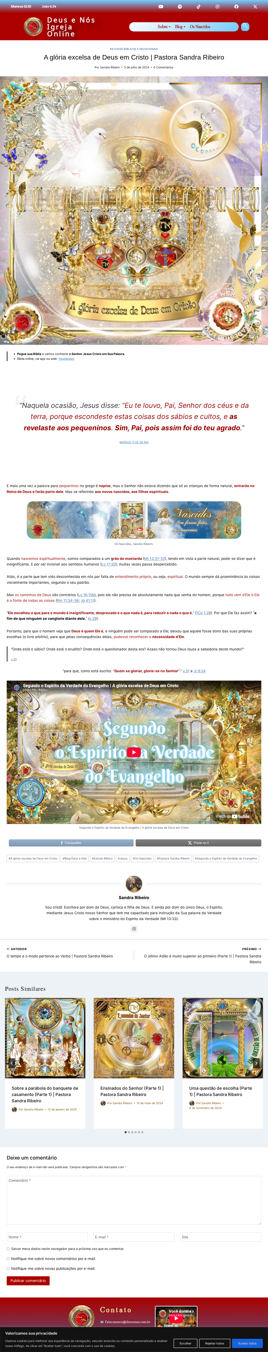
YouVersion (66, 358)
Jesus (123, 858)
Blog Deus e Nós (75, 858)
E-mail (102, 1237)
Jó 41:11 (87, 600)
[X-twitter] (255, 7)
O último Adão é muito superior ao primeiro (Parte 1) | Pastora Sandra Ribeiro (202, 955)
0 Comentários (163, 67)
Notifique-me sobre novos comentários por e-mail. (53, 1259)
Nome (15, 1237)
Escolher (185, 1343)
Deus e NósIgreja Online (71, 26)
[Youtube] (161, 7)
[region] (134, 1339)
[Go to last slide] (11, 1063)
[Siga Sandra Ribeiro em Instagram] (134, 928)
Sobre (163, 27)
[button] (245, 27)
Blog (178, 27)
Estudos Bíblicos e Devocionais (134, 49)
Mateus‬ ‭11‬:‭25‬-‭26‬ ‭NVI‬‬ (134, 442)
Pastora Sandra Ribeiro (173, 858)
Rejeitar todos (214, 1343)
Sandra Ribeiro (110, 67)
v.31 (186, 671)
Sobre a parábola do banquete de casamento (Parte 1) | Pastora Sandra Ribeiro (45, 1094)
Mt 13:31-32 (154, 558)
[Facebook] (236, 7)
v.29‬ (93, 618)
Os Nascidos (200, 27)
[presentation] (45, 1038)
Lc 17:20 (109, 564)
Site (185, 1237)
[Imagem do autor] (14, 1109)
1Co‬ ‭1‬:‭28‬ (203, 613)
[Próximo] (256, 1063)
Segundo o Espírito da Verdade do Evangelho (226, 858)
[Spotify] (180, 7)
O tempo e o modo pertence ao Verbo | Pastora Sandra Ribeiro (60, 952)
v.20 (14, 659)
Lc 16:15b (86, 595)
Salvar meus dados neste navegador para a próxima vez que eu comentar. (67, 1249)
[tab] (126, 1132)
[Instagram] (217, 7)
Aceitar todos (247, 1343)
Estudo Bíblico (102, 858)
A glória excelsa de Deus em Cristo (33, 858)
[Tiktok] (199, 7)
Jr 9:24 (200, 671)
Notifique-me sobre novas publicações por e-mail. (53, 1268)
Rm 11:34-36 (68, 600)
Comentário (20, 1180)
